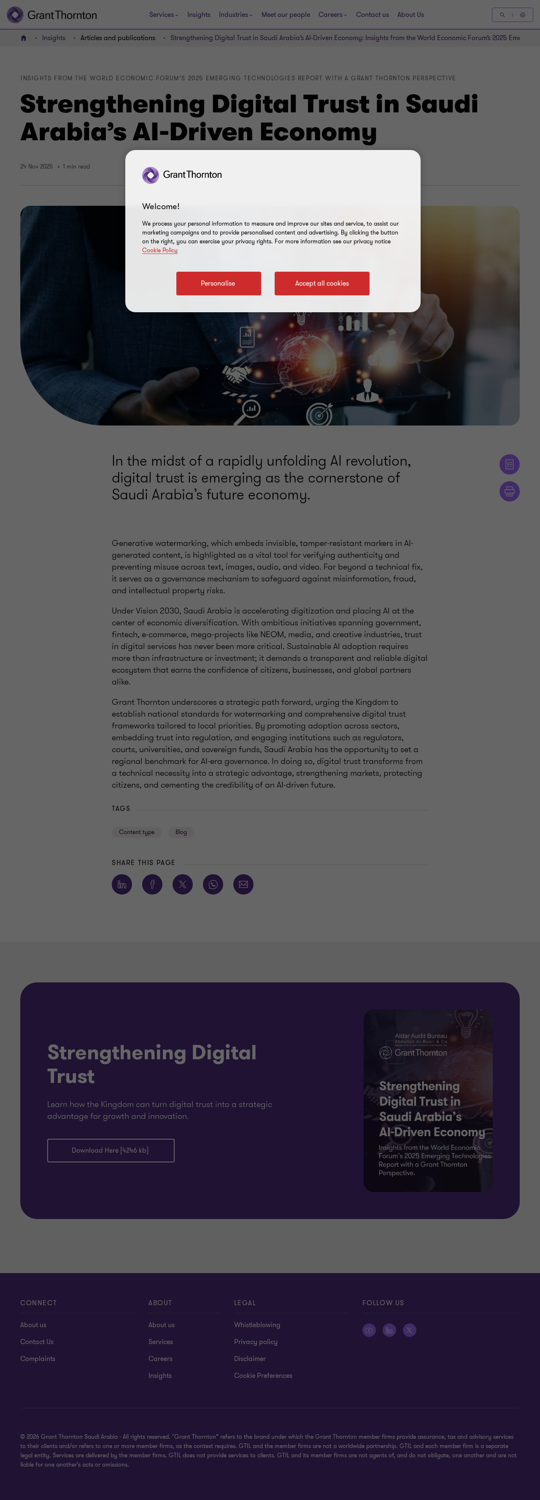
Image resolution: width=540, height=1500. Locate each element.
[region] (273, 231)
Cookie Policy (160, 250)
